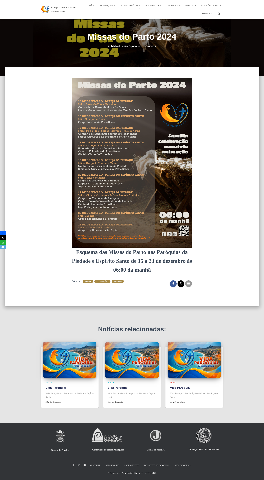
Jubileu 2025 (172, 5)
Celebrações (102, 281)
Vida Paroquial (56, 387)
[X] (3, 237)
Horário (118, 281)
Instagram (78, 465)
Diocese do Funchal (60, 450)
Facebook (73, 465)
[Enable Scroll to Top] (258, 474)
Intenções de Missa (211, 5)
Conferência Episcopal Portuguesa (108, 450)
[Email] (3, 247)
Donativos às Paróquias (156, 465)
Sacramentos (152, 5)
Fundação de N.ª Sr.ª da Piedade (204, 449)
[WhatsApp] (3, 242)
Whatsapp (95, 465)
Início (92, 5)
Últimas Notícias (129, 5)
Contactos (207, 13)
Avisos (88, 281)
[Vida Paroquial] (69, 359)
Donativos (190, 5)
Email (84, 464)
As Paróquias (107, 5)
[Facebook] (3, 233)
